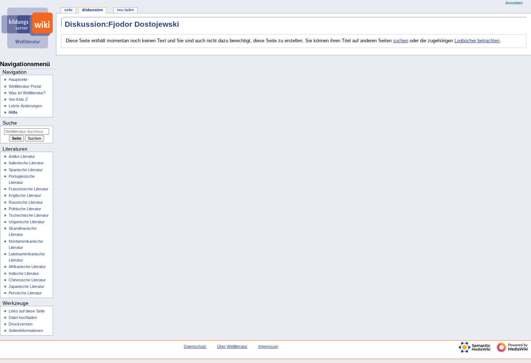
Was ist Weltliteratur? (27, 93)
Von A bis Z (18, 99)
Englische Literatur (25, 195)
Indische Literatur (24, 273)
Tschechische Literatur (29, 215)
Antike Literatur (22, 156)
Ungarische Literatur (26, 222)
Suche (10, 123)
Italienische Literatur (26, 163)
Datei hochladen (23, 317)
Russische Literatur (26, 202)
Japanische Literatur (26, 286)
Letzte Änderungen (25, 106)
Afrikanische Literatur (27, 266)
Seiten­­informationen (26, 330)
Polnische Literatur (25, 209)
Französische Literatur (28, 189)
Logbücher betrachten (477, 40)
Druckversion (21, 324)
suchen (400, 40)
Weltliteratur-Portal (25, 86)
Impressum (268, 346)
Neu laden (125, 10)
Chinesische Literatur (27, 280)
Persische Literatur (25, 293)
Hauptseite (18, 79)
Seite (68, 10)
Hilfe (13, 112)
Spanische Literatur (26, 170)
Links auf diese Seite (27, 311)
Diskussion (92, 10)
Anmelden (514, 3)
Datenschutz (195, 346)
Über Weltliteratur (232, 346)
